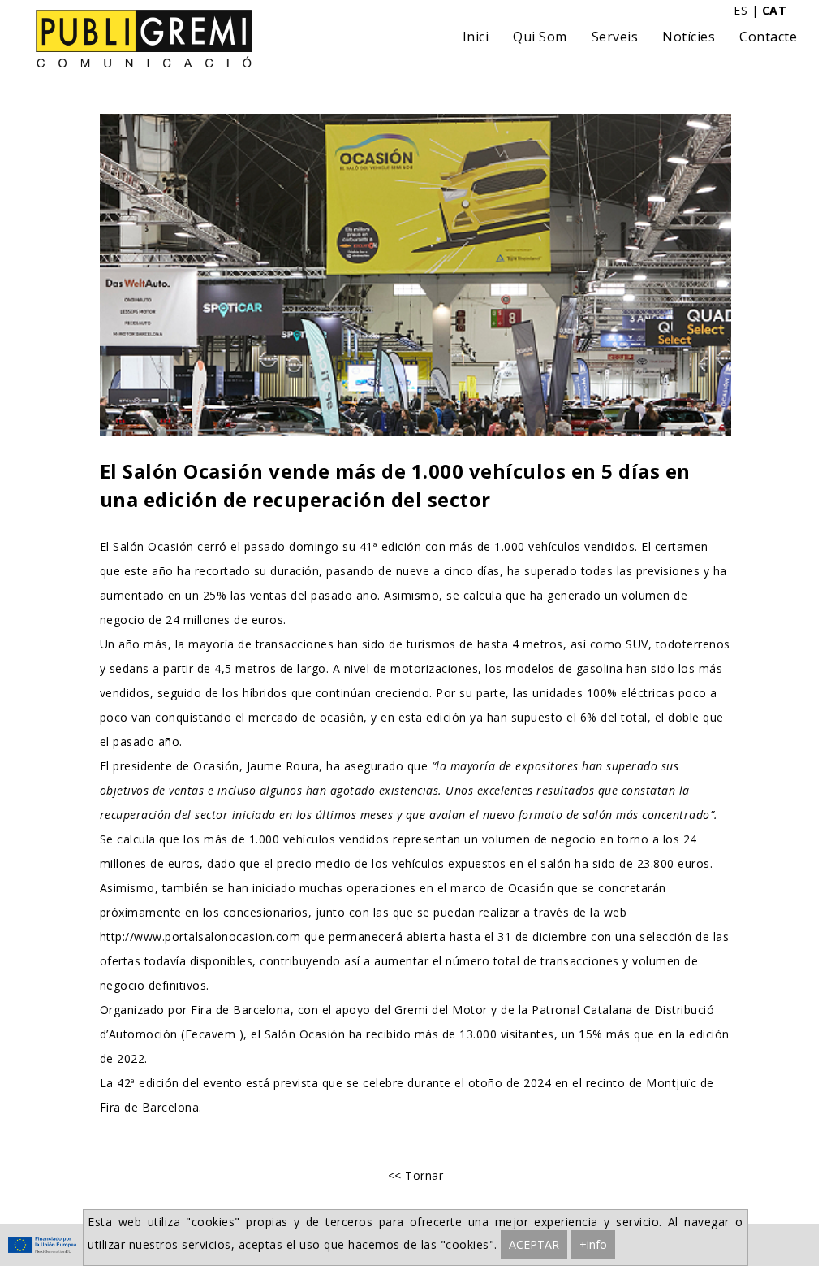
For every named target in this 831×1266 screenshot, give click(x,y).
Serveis (615, 37)
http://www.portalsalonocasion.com (200, 936)
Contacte (768, 37)
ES (740, 10)
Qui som (540, 37)
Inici (476, 37)
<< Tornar (416, 1175)
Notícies (688, 37)
